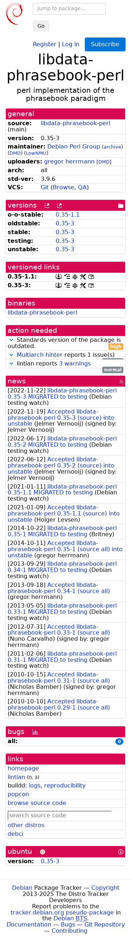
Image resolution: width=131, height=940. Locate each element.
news (17, 381)
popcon (18, 794)
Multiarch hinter (40, 354)
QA (82, 187)
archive (112, 147)
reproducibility (65, 785)
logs (34, 785)
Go (41, 26)
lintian (16, 777)
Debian (22, 887)
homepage (23, 768)
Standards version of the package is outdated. (65, 343)
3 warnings (75, 363)
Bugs (68, 924)
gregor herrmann (69, 161)
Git (45, 187)
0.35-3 (65, 223)
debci (15, 833)
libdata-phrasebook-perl (75, 123)
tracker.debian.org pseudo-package (62, 912)
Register (44, 43)
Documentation (29, 924)
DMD (15, 153)
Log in (70, 43)
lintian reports (68, 364)
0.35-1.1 (68, 214)
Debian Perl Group (73, 146)
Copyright (105, 887)
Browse (63, 187)
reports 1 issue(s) (69, 355)
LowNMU (36, 153)
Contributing (69, 930)
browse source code (37, 802)
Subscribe (105, 44)
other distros (26, 825)
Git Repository (104, 924)
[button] (11, 339)
